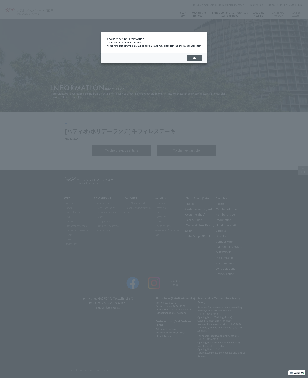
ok (194, 58)
